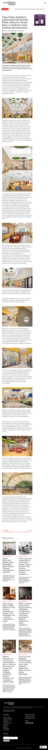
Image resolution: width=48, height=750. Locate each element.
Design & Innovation (18, 31)
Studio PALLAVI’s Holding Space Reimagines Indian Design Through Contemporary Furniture (8, 565)
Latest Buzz (5, 721)
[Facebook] (28, 723)
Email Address (6, 736)
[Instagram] (26, 723)
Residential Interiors (7, 720)
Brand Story (5, 724)
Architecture (6, 725)
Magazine (5, 727)
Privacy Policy (6, 730)
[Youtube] (32, 723)
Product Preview (6, 717)
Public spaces (6, 728)
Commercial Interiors (7, 722)
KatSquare (29, 748)
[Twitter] (30, 723)
